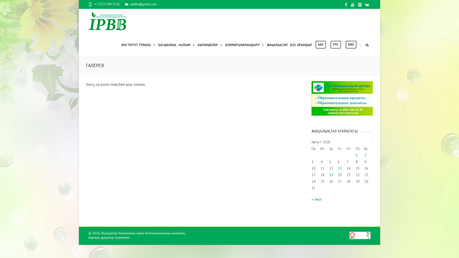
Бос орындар (301, 45)
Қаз (320, 45)
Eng (351, 45)
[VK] (367, 5)
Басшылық (167, 45)
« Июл (316, 199)
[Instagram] (359, 5)
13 (340, 168)
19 (331, 174)
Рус (336, 45)
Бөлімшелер (208, 45)
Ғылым (184, 45)
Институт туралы (136, 45)
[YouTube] (353, 5)
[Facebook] (346, 5)
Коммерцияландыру (242, 45)
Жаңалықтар (277, 45)
